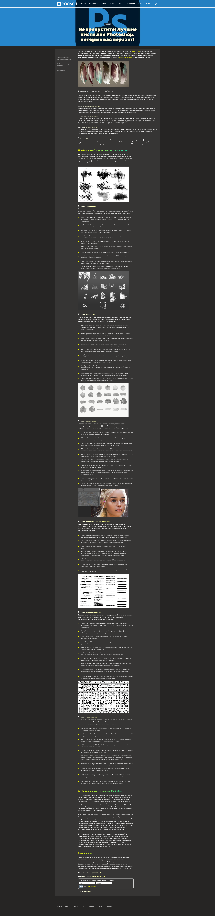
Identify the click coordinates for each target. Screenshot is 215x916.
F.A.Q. (83, 906)
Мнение (140, 3)
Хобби (121, 3)
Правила (75, 906)
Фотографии (93, 3)
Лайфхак (104, 3)
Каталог (83, 3)
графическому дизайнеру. (125, 57)
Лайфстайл (130, 3)
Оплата (100, 906)
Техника (113, 3)
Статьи (67, 906)
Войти (81, 886)
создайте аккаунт (91, 886)
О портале (109, 906)
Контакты (91, 906)
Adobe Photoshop (136, 51)
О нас (148, 3)
